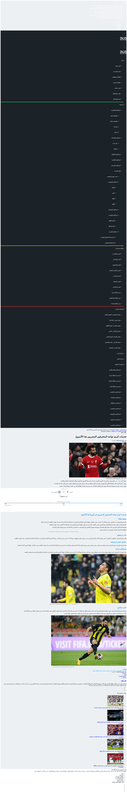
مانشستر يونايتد (114, 121)
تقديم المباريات (117, 71)
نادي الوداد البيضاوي (110, 242)
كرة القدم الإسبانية (116, 137)
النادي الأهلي (112, 220)
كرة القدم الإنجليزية (116, 110)
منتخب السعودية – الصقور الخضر (113, 314)
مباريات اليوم (120, 358)
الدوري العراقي (117, 281)
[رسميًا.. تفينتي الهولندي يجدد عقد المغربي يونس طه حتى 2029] (115, 764)
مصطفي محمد (96, 670)
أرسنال (116, 132)
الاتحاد (113, 187)
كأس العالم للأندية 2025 (117, 782)
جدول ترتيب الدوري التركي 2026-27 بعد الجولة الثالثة (110, 6)
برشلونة (116, 148)
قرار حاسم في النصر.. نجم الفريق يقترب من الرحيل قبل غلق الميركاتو (106, 15)
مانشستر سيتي (114, 115)
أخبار (122, 60)
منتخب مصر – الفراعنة (115, 320)
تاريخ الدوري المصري (115, 408)
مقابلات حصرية (117, 82)
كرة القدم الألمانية (116, 159)
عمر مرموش (109, 670)
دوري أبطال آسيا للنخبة (115, 298)
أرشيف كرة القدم (119, 364)
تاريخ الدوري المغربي (115, 425)
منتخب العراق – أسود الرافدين (113, 336)
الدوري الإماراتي (117, 287)
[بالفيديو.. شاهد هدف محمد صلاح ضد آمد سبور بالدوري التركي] (115, 706)
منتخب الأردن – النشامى (115, 347)
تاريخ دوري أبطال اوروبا (115, 375)
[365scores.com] (123, 40)
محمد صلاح (122, 518)
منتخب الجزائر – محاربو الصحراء (113, 342)
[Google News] (122, 676)
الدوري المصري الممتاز (115, 270)
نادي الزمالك (112, 226)
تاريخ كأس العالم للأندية (115, 369)
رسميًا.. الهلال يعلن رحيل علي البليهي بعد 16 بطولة (111, 9)
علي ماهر (124, 440)
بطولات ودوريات (119, 248)
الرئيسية (124, 429)
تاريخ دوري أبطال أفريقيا (115, 381)
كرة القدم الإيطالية (116, 154)
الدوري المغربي (117, 276)
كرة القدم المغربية (113, 231)
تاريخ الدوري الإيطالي (115, 403)
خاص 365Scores (117, 93)
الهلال (113, 198)
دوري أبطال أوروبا (116, 292)
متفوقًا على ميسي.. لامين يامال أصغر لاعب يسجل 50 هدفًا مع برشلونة (106, 8)
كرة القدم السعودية (113, 182)
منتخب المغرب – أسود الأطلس (113, 325)
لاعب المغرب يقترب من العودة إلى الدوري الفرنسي (110, 17)
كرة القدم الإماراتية (113, 209)
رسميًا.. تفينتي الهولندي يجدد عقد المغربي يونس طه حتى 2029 (108, 10)
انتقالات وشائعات (116, 77)
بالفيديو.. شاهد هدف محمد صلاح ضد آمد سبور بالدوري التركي (108, 5)
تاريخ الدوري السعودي (115, 414)
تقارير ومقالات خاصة (117, 429)
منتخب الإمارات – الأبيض (115, 331)
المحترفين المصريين (121, 431)
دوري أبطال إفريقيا (116, 303)
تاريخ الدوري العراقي (116, 419)
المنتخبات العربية (119, 309)
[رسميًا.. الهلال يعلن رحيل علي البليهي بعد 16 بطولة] (115, 749)
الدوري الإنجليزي (117, 253)
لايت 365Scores (117, 99)
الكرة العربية (117, 171)
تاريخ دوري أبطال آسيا (115, 386)
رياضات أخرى (120, 353)
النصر (113, 193)
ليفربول (116, 126)
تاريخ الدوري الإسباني (115, 397)
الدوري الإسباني (117, 259)
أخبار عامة (118, 66)
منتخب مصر (118, 481)
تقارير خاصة (118, 88)
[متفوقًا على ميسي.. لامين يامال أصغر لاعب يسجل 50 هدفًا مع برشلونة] (115, 735)
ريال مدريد (115, 143)
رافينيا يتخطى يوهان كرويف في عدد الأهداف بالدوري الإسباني (108, 16)
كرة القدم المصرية (113, 215)
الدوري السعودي (117, 264)
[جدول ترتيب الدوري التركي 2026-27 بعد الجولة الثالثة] (115, 720)
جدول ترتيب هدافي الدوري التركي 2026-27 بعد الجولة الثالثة (109, 12)
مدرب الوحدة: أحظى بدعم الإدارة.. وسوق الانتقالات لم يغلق (109, 13)
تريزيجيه (115, 431)
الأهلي (113, 204)
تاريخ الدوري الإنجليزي (115, 392)
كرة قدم (121, 104)
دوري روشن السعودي (112, 176)
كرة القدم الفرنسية (116, 165)
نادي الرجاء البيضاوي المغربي (107, 237)
